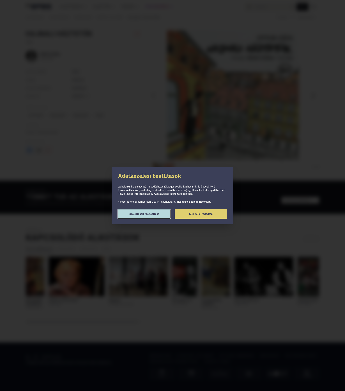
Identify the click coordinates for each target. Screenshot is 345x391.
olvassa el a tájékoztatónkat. (193, 201)
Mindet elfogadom (201, 214)
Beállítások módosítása (144, 214)
